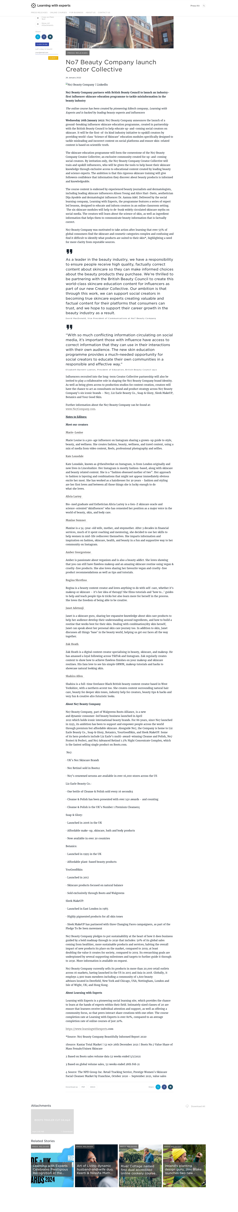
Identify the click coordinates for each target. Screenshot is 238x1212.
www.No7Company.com (80, 409)
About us (90, 12)
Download (68, 1131)
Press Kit (195, 5)
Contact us (104, 12)
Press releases (39, 12)
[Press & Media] (51, 8)
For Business (76, 12)
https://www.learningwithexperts (86, 1028)
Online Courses (58, 12)
